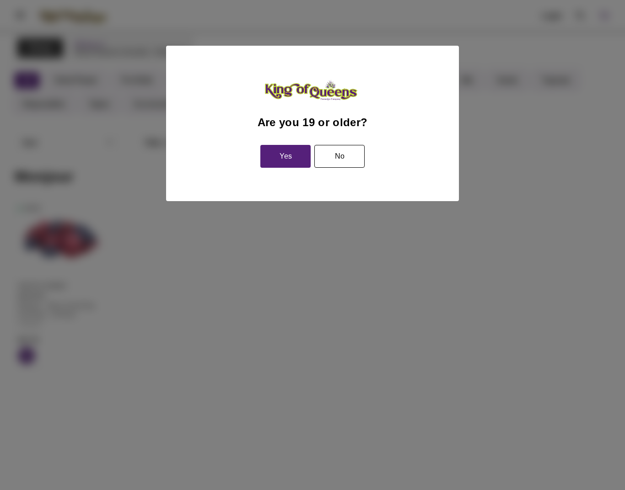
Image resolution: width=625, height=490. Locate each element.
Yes (286, 156)
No (340, 156)
